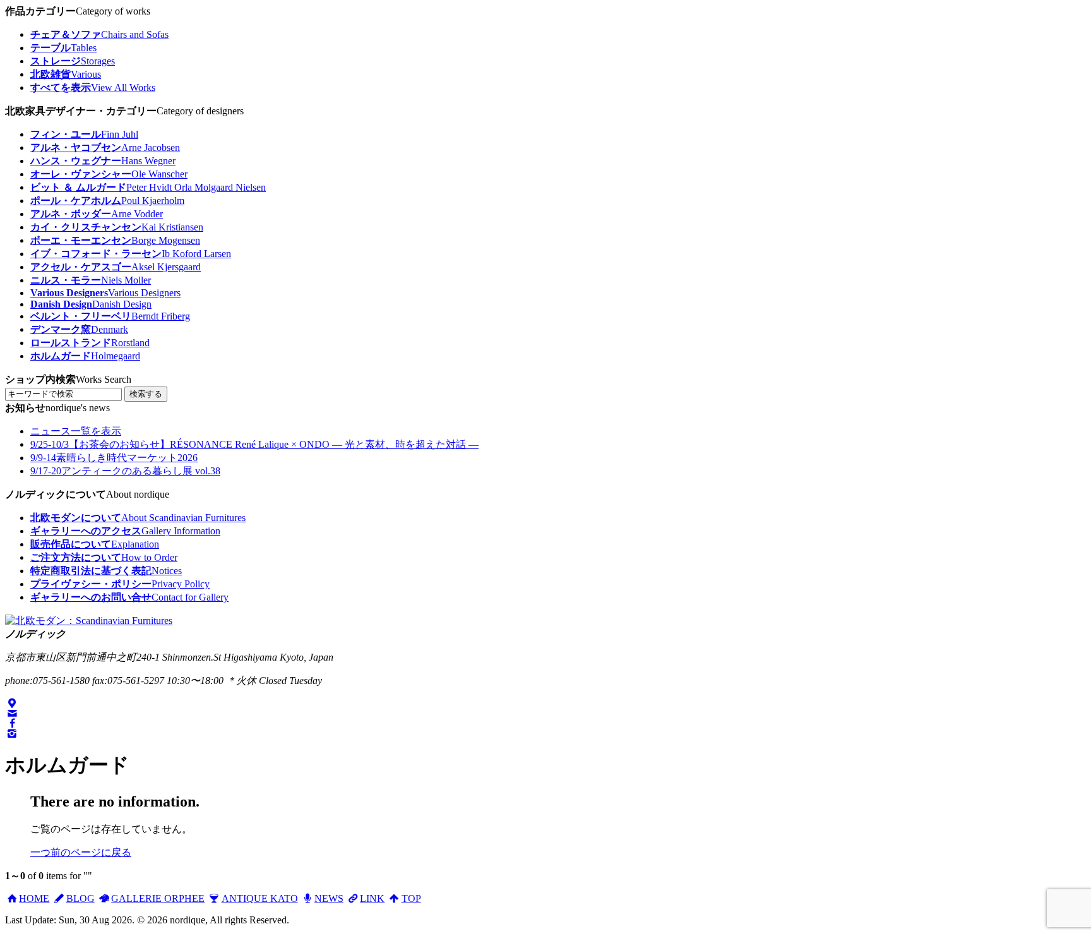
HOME (34, 898)
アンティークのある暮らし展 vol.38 (125, 470)
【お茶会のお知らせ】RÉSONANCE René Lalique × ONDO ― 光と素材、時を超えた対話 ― (254, 444)
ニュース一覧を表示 (75, 431)
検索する (145, 394)
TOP (411, 898)
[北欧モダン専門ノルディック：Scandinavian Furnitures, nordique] (88, 620)
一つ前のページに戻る (80, 852)
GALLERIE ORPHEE (158, 898)
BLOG (80, 898)
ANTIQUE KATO (259, 898)
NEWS (328, 898)
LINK (372, 898)
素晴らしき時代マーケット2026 (114, 457)
